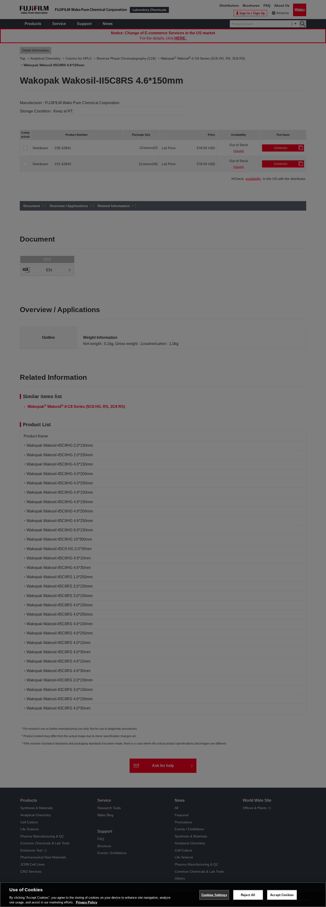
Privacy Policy (86, 902)
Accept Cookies (282, 895)
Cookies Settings (214, 895)
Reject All (248, 895)
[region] (163, 894)
